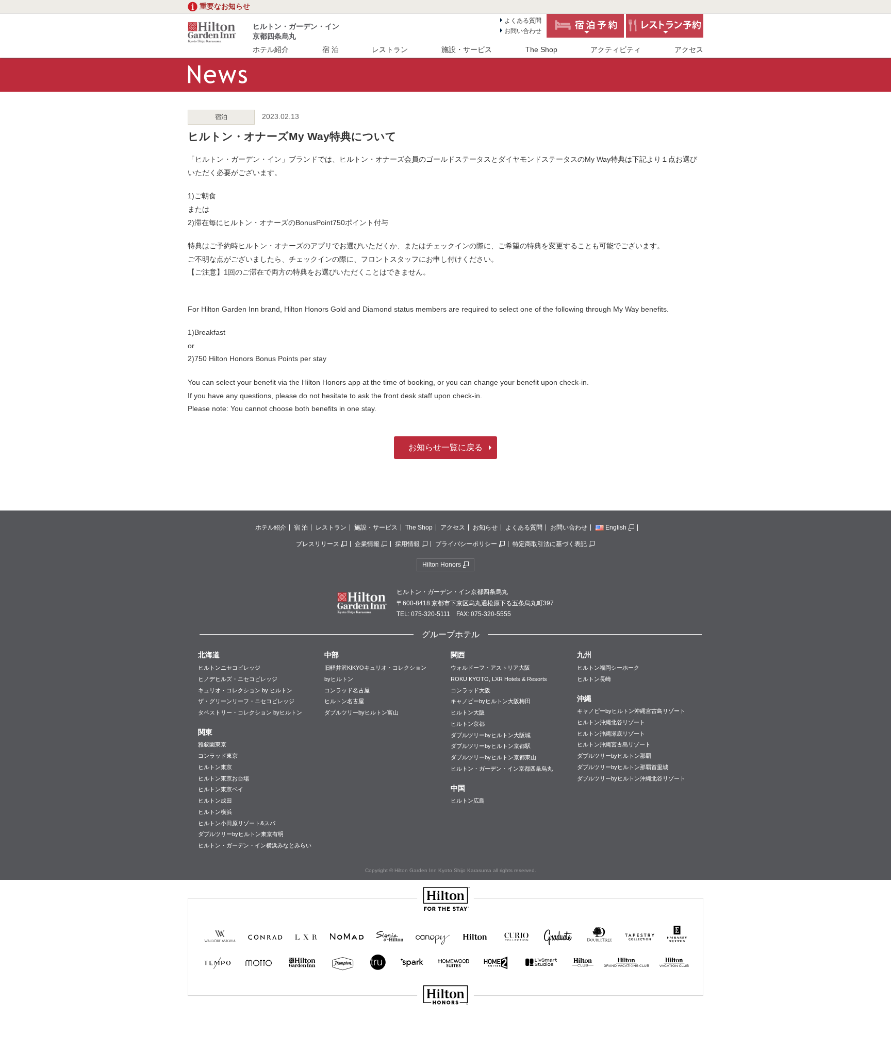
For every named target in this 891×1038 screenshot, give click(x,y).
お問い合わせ (522, 31)
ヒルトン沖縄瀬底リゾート (611, 733)
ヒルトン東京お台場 (223, 778)
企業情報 (367, 544)
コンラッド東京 (218, 756)
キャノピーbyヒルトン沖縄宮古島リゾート (631, 711)
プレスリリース (317, 544)
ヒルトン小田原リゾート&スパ (236, 823)
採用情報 (407, 544)
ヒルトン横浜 (215, 812)
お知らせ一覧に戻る (445, 447)
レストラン (390, 49)
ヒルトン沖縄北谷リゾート (611, 722)
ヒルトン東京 (215, 767)
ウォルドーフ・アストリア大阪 (490, 668)
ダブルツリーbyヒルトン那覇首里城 (622, 767)
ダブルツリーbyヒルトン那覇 (614, 756)
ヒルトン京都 (468, 724)
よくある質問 (522, 21)
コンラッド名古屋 (347, 690)
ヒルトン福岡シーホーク (608, 668)
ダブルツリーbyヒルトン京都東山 (493, 757)
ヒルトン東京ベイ (220, 789)
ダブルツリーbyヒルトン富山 (361, 712)
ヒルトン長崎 (594, 679)
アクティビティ (615, 49)
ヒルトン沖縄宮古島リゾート (614, 744)
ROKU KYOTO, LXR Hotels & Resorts (499, 679)
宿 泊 (330, 49)
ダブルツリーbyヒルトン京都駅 (491, 746)
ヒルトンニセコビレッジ (229, 668)
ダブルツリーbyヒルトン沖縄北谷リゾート (631, 778)
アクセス (688, 49)
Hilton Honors (441, 564)
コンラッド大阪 (470, 690)
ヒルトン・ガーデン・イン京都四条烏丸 (502, 768)
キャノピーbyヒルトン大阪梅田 (491, 701)
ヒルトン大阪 (468, 712)
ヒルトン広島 (468, 800)
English (615, 527)
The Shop (541, 49)
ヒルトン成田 (215, 800)
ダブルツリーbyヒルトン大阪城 (491, 735)
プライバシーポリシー (466, 544)
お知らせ (485, 527)
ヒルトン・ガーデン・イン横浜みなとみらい (254, 845)
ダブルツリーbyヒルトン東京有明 (241, 834)
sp (445, 1029)
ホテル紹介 (271, 49)
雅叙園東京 (212, 744)
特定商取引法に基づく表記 (550, 544)
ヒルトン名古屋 (344, 701)
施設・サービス (466, 49)
